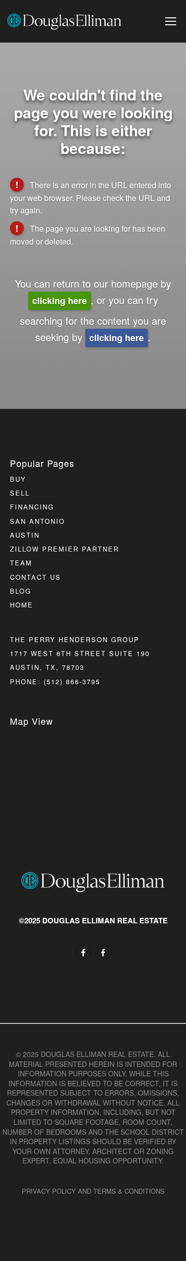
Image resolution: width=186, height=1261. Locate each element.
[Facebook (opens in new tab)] (83, 952)
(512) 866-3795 (72, 681)
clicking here (59, 300)
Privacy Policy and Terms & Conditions (93, 1191)
